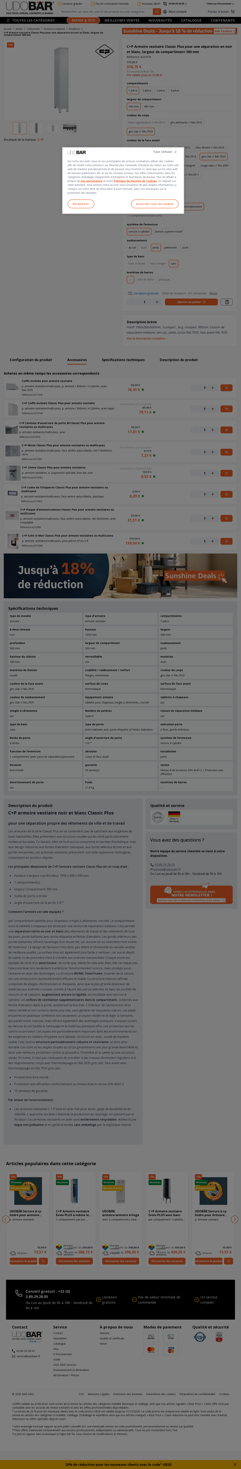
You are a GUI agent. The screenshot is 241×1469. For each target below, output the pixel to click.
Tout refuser (162, 152)
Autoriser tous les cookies (154, 204)
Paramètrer (81, 204)
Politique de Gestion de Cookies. (136, 181)
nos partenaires (91, 181)
